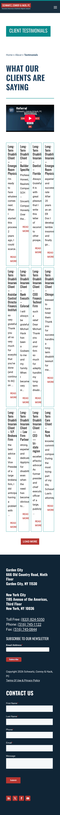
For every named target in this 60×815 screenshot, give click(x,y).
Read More (13, 259)
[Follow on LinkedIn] (8, 798)
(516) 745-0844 (25, 629)
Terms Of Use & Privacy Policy (23, 680)
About (18, 54)
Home (9, 54)
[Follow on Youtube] (27, 798)
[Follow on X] (15, 798)
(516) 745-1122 (29, 624)
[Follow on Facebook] (21, 798)
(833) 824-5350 (32, 619)
